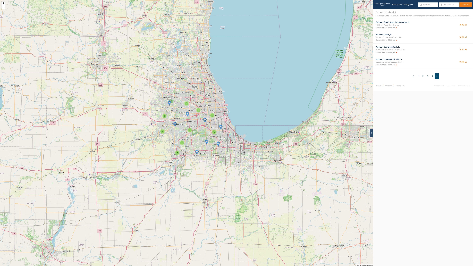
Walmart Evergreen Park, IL (388, 47)
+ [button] (3, 3)
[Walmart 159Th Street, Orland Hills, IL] (207, 142)
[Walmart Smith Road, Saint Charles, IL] (169, 103)
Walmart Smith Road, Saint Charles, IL (393, 22)
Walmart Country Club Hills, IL (389, 59)
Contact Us (451, 85)
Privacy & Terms (464, 85)
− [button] (3, 6)
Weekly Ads (397, 4)
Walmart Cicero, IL (384, 34)
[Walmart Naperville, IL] (175, 125)
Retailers (388, 85)
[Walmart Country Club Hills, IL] (218, 144)
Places (378, 85)
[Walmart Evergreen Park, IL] (221, 127)
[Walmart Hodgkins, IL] (205, 121)
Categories (408, 4)
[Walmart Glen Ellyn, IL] (188, 115)
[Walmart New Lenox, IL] (197, 152)
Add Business (439, 85)
